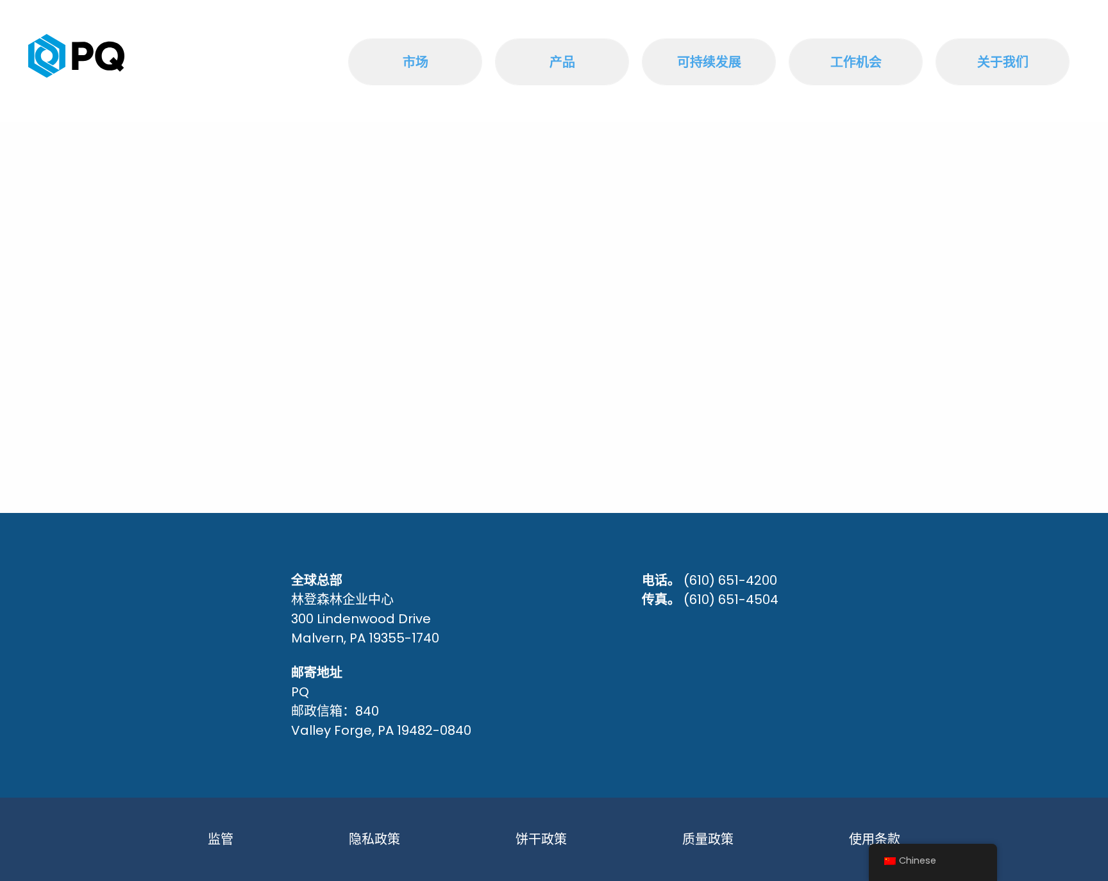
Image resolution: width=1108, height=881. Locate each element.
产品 (562, 62)
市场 (415, 62)
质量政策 (708, 839)
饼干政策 (541, 839)
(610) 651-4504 (731, 599)
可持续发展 (709, 62)
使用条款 (874, 839)
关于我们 (1002, 62)
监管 (220, 839)
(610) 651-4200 (730, 580)
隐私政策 (374, 839)
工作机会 (856, 62)
